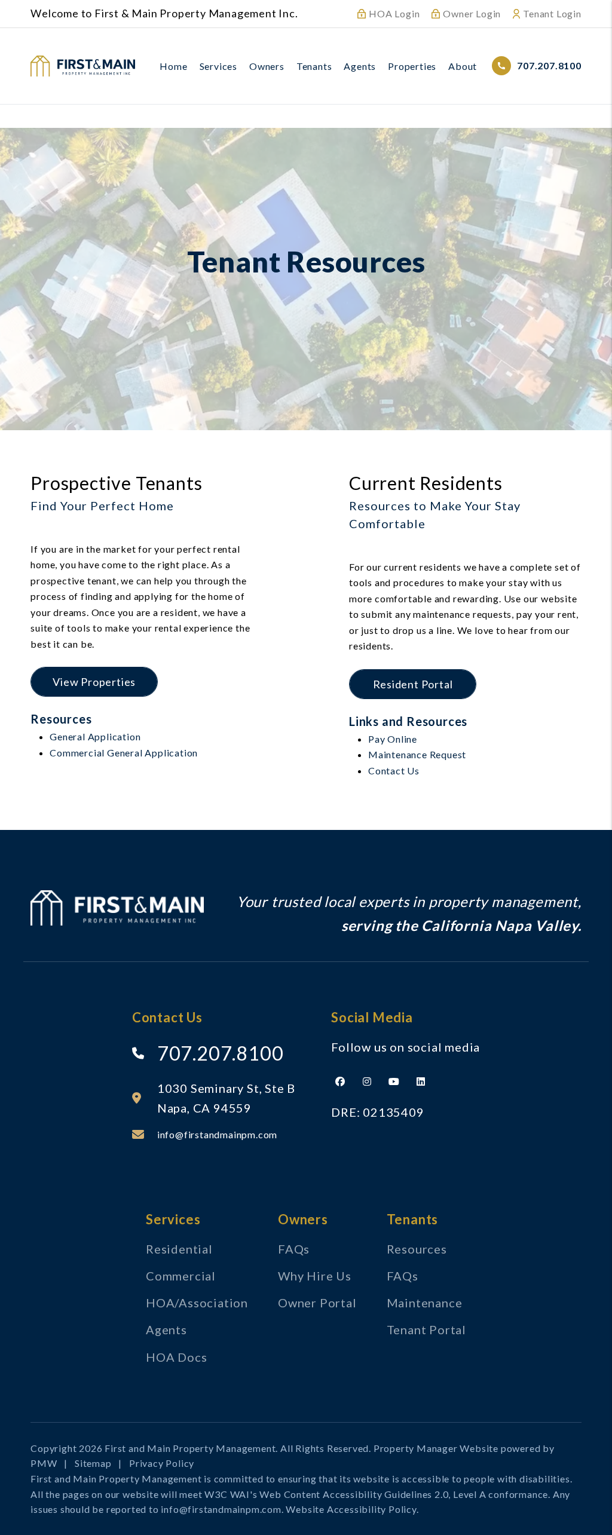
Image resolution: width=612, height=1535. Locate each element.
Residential (179, 1249)
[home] (82, 64)
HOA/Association (197, 1302)
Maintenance (425, 1302)
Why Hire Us (314, 1276)
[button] (340, 1081)
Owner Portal (317, 1302)
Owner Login (472, 14)
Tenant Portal (426, 1329)
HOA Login (394, 14)
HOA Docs (176, 1357)
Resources (417, 1249)
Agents (360, 66)
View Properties (94, 681)
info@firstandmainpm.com (217, 1134)
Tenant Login (552, 14)
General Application (95, 736)
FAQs (294, 1249)
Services (218, 66)
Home (173, 66)
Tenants (314, 66)
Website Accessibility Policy (351, 1509)
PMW (43, 1463)
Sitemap (93, 1463)
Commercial (181, 1276)
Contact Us (394, 770)
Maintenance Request (417, 754)
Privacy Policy (161, 1463)
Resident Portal (413, 684)
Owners (266, 66)
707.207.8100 (549, 65)
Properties (412, 66)
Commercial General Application (124, 752)
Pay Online (392, 738)
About (462, 66)
